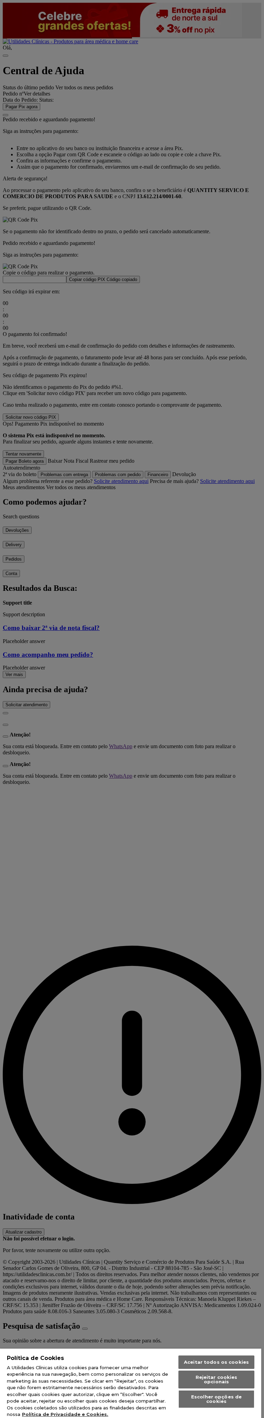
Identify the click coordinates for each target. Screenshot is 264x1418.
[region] (130, 1383)
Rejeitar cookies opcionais (217, 1379)
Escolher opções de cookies (216, 1399)
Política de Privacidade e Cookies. (65, 1414)
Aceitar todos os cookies (216, 1362)
